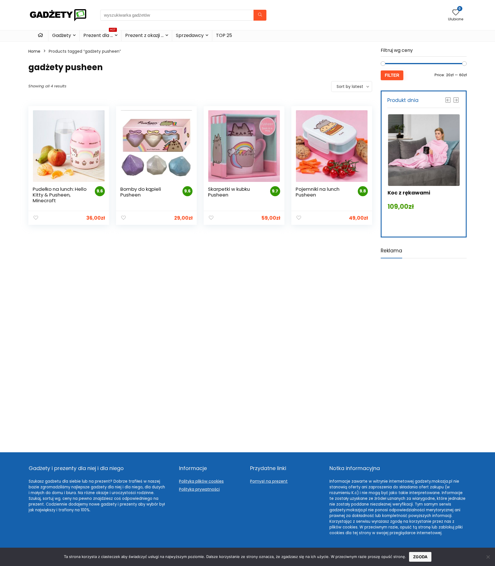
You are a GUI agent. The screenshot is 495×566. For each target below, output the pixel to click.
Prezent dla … (99, 34)
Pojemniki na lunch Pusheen (317, 192)
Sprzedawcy (190, 35)
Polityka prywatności (199, 489)
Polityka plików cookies (201, 481)
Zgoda (420, 556)
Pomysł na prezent (269, 481)
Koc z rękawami (408, 192)
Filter (392, 75)
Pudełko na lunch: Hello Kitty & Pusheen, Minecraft (60, 195)
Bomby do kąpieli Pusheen (140, 192)
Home (34, 51)
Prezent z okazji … (144, 35)
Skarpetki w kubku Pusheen (229, 192)
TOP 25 (224, 35)
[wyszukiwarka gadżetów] (260, 15)
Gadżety (61, 35)
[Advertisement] (424, 351)
